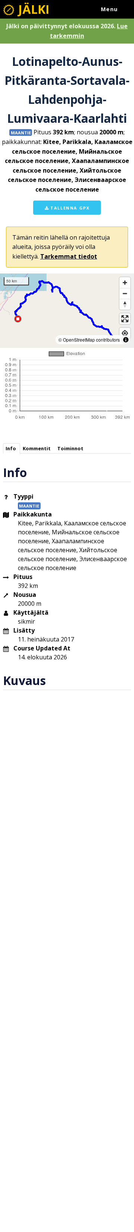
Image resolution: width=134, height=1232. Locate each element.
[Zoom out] (124, 293)
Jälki (32, 9)
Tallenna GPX (69, 208)
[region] (67, 310)
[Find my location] (124, 333)
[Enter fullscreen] (124, 318)
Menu (109, 9)
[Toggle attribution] (125, 339)
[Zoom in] (124, 282)
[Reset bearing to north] (124, 304)
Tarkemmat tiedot (68, 256)
